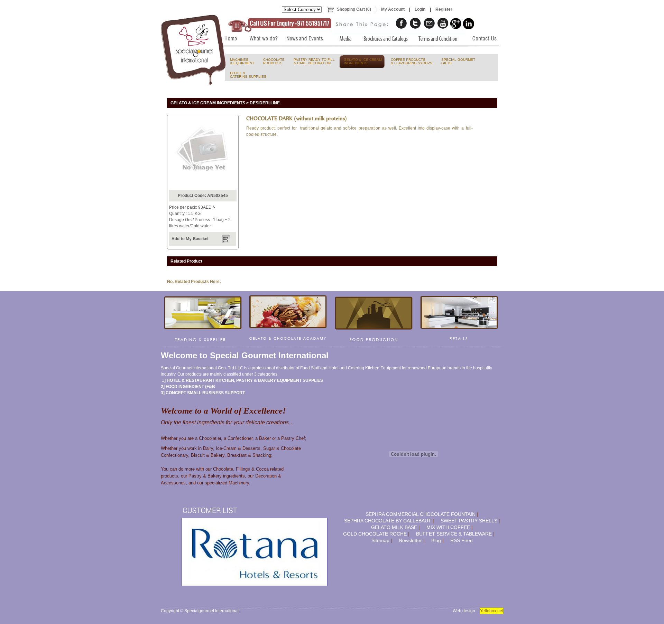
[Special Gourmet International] (194, 50)
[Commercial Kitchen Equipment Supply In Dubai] (203, 319)
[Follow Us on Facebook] (401, 23)
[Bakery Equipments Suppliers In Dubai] (229, 52)
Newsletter (410, 540)
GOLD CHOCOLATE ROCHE (375, 534)
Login (420, 9)
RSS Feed (461, 540)
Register (443, 9)
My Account (393, 9)
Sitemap (380, 540)
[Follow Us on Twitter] (415, 23)
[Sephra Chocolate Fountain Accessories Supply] (374, 319)
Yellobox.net (491, 610)
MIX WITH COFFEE (448, 527)
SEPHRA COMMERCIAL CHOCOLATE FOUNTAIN (421, 514)
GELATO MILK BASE (394, 527)
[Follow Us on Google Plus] (455, 23)
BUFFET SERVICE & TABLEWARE (454, 534)
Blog (436, 540)
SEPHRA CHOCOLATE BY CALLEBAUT (387, 520)
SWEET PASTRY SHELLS (469, 520)
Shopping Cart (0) (354, 9)
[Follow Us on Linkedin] (468, 23)
